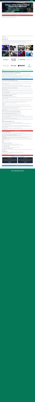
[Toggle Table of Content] (7, 37)
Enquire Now (17, 167)
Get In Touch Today (17, 15)
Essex (2, 154)
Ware (5, 154)
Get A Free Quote (17, 165)
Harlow (4, 154)
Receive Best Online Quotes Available (17, 71)
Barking (7, 154)
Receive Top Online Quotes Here (17, 155)
